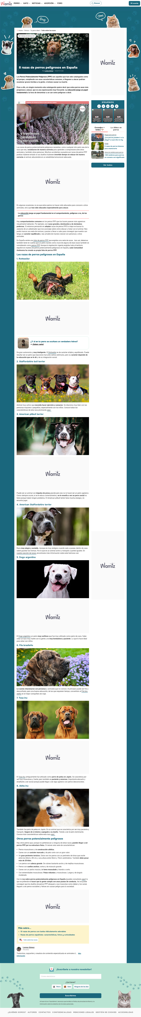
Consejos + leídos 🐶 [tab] (100, 128)
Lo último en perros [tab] (116, 128)
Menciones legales (83, 1012)
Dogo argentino (25, 636)
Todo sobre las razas (48, 30)
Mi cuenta (134, 3)
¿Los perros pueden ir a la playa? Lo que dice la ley (114, 139)
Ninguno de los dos (81, 987)
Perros (26, 30)
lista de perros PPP (41, 240)
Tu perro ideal (35, 30)
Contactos (45, 1012)
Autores (32, 1012)
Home (21, 30)
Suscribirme (70, 995)
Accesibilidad (125, 1012)
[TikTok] (112, 106)
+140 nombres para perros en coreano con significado (114, 156)
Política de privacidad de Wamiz (82, 1001)
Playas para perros (110, 135)
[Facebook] (99, 106)
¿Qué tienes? (70, 982)
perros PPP (35, 245)
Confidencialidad (61, 1012)
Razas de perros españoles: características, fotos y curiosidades (47, 935)
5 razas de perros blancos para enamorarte (114, 147)
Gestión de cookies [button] (106, 1012)
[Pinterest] (116, 106)
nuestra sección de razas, (26, 553)
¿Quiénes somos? (17, 1012)
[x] (103, 106)
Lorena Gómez (49, 71)
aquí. (49, 410)
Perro (58, 987)
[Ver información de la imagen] (86, 35)
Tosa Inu (22, 777)
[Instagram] (108, 106)
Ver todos (107, 165)
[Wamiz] (6, 3)
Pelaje (106, 143)
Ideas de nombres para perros (114, 152)
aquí (83, 879)
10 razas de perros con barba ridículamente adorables (43, 931)
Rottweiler (52, 352)
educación (24, 213)
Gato (69, 987)
